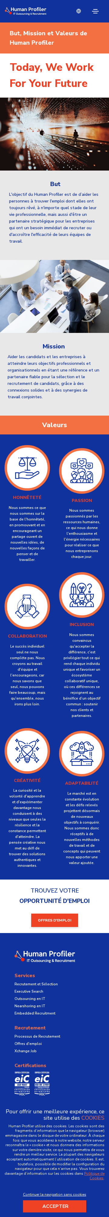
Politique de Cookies (94, 1176)
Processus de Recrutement (37, 1036)
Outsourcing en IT (30, 998)
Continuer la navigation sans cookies (54, 1194)
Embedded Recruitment (35, 1013)
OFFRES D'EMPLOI (54, 920)
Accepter (55, 1206)
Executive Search (29, 991)
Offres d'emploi (28, 1043)
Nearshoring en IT (30, 1006)
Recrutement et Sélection (36, 984)
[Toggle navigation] (95, 11)
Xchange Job (26, 1051)
